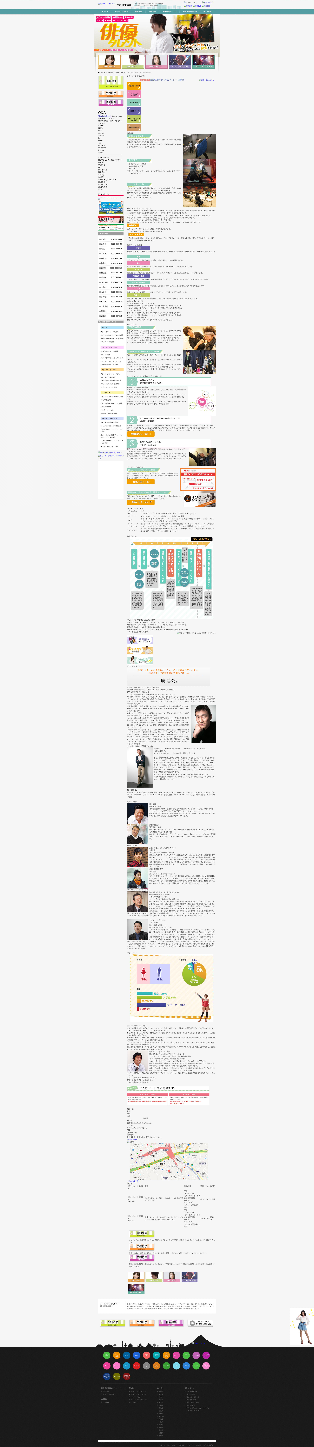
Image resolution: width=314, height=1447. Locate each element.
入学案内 (106, 1402)
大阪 (128, 1116)
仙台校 (161, 1394)
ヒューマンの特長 (108, 1394)
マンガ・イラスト (136, 1397)
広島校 (161, 1427)
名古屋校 (161, 1416)
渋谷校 (161, 1405)
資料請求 (103, 1442)
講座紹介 (111, 72)
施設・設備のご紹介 (193, 1402)
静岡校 (161, 1413)
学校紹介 (106, 1391)
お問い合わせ (130, 1442)
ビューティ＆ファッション (139, 1399)
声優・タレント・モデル (124, 72)
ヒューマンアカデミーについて (168, 1445)
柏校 (160, 1397)
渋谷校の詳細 (132, 1139)
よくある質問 (191, 1405)
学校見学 (111, 1442)
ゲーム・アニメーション (138, 1391)
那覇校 (161, 1435)
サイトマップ (190, 1445)
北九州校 (161, 1430)
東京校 (161, 1402)
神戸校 (161, 1424)
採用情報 (181, 1445)
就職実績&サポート (192, 1391)
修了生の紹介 (191, 1394)
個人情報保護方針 (208, 1445)
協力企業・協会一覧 (193, 1397)
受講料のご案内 (191, 1399)
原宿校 (161, 1408)
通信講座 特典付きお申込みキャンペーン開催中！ (168, 80)
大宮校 (161, 1399)
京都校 (161, 1419)
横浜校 (161, 1411)
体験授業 (120, 1442)
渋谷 (128, 1111)
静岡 (128, 1113)
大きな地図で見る (133, 1181)
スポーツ (134, 1402)
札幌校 (161, 1391)
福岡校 (161, 1433)
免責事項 (198, 1445)
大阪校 (161, 1422)
